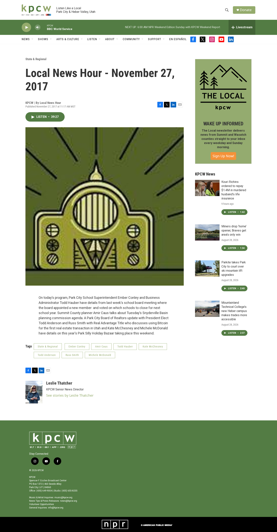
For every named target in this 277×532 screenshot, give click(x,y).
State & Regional (35, 59)
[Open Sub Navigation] (32, 39)
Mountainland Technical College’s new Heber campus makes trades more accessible (234, 311)
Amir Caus (101, 346)
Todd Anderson (47, 354)
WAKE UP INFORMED (223, 123)
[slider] (43, 27)
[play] (26, 27)
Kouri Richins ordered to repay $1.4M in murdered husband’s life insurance (233, 190)
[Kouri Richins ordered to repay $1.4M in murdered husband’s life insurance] (207, 188)
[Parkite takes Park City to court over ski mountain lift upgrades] (207, 268)
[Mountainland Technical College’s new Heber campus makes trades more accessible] (207, 309)
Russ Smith (72, 354)
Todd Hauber (125, 346)
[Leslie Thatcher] (33, 392)
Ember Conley (77, 346)
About (110, 39)
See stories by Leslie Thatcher (69, 395)
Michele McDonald (100, 354)
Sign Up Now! (223, 156)
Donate (246, 10)
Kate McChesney (153, 346)
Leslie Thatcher (59, 383)
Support (154, 39)
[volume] (37, 27)
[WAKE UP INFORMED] (223, 87)
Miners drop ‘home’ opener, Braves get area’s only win (233, 230)
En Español (178, 39)
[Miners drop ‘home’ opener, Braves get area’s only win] (207, 232)
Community (131, 39)
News (26, 39)
